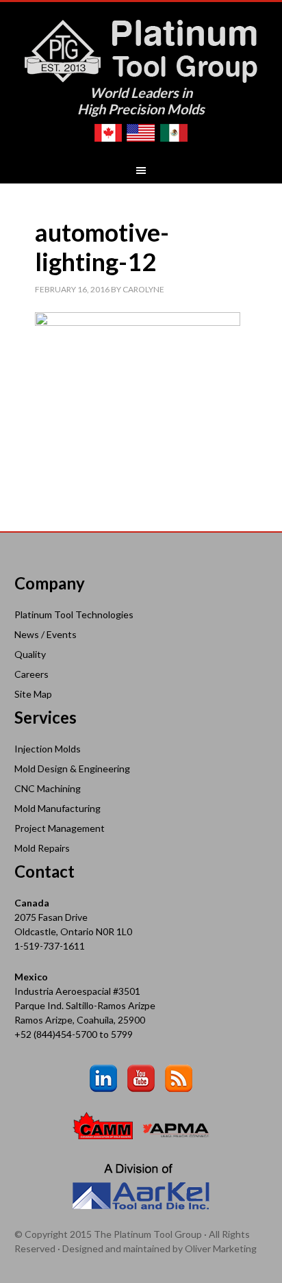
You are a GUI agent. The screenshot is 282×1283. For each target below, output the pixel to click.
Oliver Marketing (221, 1248)
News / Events (45, 634)
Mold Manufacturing (57, 808)
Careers (31, 674)
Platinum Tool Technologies (73, 614)
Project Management (59, 828)
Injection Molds (47, 748)
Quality (30, 654)
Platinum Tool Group (141, 50)
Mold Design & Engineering (72, 768)
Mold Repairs (42, 848)
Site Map (33, 694)
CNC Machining (47, 788)
